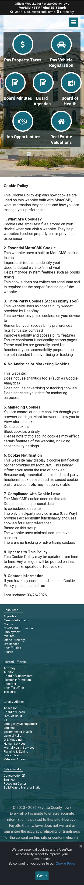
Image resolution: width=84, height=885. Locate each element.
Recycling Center (15, 783)
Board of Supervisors (18, 676)
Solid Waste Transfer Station (23, 787)
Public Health (12, 755)
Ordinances (11, 644)
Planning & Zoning (16, 751)
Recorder (10, 684)
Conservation (14, 775)
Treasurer (10, 691)
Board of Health (14, 712)
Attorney (9, 668)
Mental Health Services (19, 747)
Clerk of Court (13, 716)
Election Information (17, 680)
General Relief (13, 735)
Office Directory (14, 640)
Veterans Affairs (15, 759)
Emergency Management (20, 723)
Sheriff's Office (14, 688)
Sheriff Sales (12, 648)
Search (8, 652)
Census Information (17, 620)
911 (6, 720)
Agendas (10, 616)
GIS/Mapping (13, 739)
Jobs (18, 12)
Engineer (9, 727)
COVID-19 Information (18, 628)
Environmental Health (18, 731)
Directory (68, 12)
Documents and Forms (42, 12)
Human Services (14, 743)
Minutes (9, 636)
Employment (12, 632)
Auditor (9, 672)
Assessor (10, 708)
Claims (8, 624)
